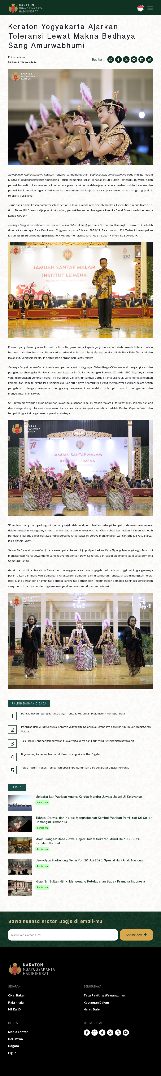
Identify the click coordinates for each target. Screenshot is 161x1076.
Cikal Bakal (16, 995)
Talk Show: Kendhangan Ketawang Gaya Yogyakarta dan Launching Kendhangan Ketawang (77, 741)
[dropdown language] (140, 8)
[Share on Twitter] (126, 59)
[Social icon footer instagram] (94, 1032)
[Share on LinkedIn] (141, 59)
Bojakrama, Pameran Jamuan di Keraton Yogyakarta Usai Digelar (60, 754)
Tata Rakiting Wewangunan (104, 995)
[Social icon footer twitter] (110, 1032)
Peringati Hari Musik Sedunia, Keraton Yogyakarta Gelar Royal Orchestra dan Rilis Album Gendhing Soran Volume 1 (86, 729)
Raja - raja (16, 1002)
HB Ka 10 (14, 1009)
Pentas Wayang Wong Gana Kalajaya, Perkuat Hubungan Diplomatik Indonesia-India (73, 713)
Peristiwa (15, 1039)
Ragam (13, 1046)
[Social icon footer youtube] (126, 1032)
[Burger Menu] (150, 8)
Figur (12, 1053)
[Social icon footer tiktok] (102, 1032)
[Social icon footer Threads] (118, 1032)
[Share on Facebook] (118, 59)
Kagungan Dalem (96, 1002)
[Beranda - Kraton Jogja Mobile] (25, 8)
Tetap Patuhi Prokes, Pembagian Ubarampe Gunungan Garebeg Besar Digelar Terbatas (75, 767)
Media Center (18, 1032)
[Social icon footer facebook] (87, 1032)
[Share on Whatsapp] (110, 59)
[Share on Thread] (149, 59)
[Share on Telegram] (134, 59)
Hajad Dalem (93, 1009)
